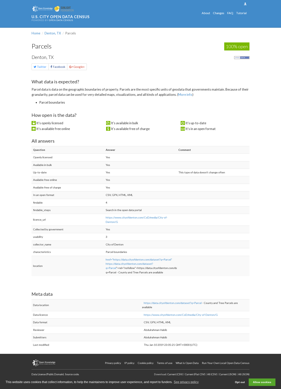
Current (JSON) (227, 374)
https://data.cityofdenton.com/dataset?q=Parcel (173, 303)
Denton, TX (53, 33)
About (206, 13)
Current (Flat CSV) (195, 374)
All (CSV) (212, 374)
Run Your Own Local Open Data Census (225, 363)
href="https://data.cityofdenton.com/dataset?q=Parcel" (139, 259)
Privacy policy (113, 363)
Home (36, 33)
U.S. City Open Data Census (61, 16)
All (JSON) (243, 374)
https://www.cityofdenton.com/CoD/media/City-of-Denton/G (181, 314)
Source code (72, 374)
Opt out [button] (240, 382)
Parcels (42, 46)
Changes (218, 13)
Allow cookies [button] (262, 382)
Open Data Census (61, 20)
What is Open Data (187, 363)
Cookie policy (145, 363)
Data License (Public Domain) (48, 374)
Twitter (41, 66)
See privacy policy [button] (186, 382)
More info (185, 95)
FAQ (230, 13)
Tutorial (241, 13)
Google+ (79, 66)
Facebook (58, 66)
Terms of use (164, 363)
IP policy (129, 363)
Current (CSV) (175, 374)
